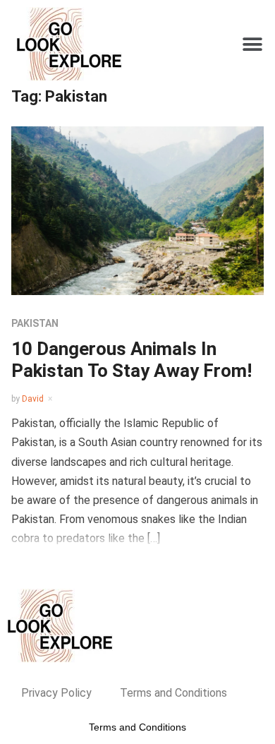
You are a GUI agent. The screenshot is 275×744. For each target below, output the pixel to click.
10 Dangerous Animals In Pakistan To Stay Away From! (131, 359)
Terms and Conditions (173, 693)
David (33, 399)
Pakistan (35, 323)
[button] (252, 44)
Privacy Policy (56, 693)
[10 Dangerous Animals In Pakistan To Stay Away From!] (137, 210)
